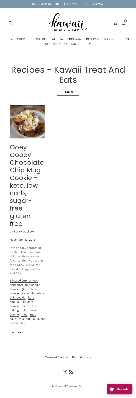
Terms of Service (56, 357)
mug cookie (27, 318)
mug (24, 314)
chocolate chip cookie (25, 284)
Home (9, 39)
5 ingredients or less (24, 280)
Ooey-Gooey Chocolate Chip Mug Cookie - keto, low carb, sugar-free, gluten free (27, 185)
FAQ (89, 44)
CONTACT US (73, 44)
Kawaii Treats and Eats (71, 386)
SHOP (21, 39)
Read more (18, 332)
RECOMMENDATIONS (100, 39)
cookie (14, 289)
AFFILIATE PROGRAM (67, 39)
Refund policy (81, 357)
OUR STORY (52, 44)
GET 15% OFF (38, 39)
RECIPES (126, 39)
